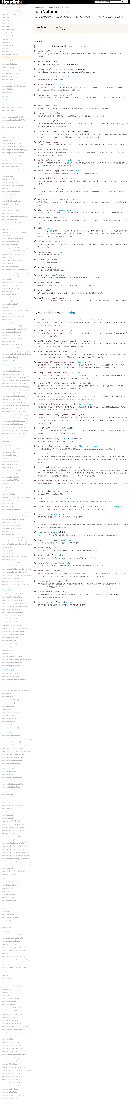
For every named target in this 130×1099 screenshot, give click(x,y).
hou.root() (7, 323)
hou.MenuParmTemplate (12, 616)
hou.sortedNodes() (10, 348)
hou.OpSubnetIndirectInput (14, 216)
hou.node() (7, 279)
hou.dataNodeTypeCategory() (15, 396)
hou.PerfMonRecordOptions (14, 679)
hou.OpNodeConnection (12, 210)
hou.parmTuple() (9, 566)
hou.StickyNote (9, 467)
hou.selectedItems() (11, 332)
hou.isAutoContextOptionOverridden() (19, 544)
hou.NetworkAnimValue (12, 1008)
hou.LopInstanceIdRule (12, 938)
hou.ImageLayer (9, 137)
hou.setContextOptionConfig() (16, 584)
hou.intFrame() (9, 703)
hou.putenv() (8, 868)
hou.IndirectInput (10, 170)
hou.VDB (5, 48)
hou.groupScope (9, 76)
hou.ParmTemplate (10, 619)
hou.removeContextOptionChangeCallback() (21, 575)
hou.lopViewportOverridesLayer (16, 960)
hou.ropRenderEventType (13, 326)
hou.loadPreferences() (12, 748)
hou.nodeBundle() (10, 474)
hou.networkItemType (11, 276)
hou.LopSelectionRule (12, 947)
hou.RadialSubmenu (10, 781)
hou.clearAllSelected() (13, 238)
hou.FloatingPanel (10, 998)
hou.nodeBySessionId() (12, 282)
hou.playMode (8, 706)
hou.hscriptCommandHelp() (14, 843)
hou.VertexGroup (9, 55)
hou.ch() (6, 500)
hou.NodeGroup (8, 458)
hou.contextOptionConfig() (14, 516)
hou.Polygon (7, 23)
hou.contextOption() (11, 510)
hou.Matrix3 (58, 275)
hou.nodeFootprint (10, 1086)
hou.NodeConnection (11, 191)
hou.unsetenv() (9, 874)
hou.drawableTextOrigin (13, 1076)
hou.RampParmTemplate (12, 625)
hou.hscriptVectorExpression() (16, 862)
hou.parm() (7, 550)
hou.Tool (6, 924)
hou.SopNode (7, 39)
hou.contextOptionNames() (14, 519)
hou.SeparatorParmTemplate (14, 628)
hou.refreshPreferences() (14, 754)
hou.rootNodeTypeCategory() (15, 415)
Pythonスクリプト (55, 7)
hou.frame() (7, 697)
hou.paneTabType (9, 1092)
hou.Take (6, 975)
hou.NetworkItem (9, 182)
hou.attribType (61, 428)
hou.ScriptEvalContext (12, 805)
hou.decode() (8, 815)
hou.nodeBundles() (10, 477)
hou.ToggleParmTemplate (13, 634)
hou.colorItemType (10, 241)
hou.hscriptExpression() (13, 849)
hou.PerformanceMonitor (13, 1048)
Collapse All (72, 46)
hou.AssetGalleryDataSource (15, 986)
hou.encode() (8, 818)
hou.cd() (6, 235)
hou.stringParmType (11, 666)
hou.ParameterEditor (11, 1042)
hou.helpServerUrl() (11, 837)
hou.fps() (6, 694)
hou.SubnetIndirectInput (13, 223)
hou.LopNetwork (9, 173)
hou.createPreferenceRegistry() (17, 739)
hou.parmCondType (10, 559)
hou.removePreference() (13, 757)
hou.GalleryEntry (10, 885)
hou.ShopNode (8, 888)
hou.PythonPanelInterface (14, 1055)
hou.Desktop (7, 992)
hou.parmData (8, 650)
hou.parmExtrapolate (11, 563)
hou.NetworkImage (10, 1017)
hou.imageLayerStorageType (14, 150)
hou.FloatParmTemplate (12, 600)
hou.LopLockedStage (11, 941)
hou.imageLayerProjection (14, 146)
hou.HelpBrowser (9, 1002)
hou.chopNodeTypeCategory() (15, 383)
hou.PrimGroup (64, 602)
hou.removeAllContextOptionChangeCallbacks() (23, 569)
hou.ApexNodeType (10, 167)
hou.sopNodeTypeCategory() (14, 424)
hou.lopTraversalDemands (13, 956)
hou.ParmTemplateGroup (12, 622)
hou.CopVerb (7, 134)
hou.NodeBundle (9, 455)
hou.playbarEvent (10, 712)
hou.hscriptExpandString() (14, 846)
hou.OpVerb (7, 100)
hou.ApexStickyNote (11, 449)
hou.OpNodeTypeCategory (13, 374)
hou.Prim (58, 27)
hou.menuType (8, 647)
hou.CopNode (7, 131)
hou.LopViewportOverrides (14, 967)
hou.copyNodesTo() (10, 245)
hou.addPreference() (11, 735)
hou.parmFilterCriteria (13, 1095)
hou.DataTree (8, 989)
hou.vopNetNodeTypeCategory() (16, 430)
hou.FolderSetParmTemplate (14, 606)
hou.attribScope (9, 64)
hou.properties (9, 897)
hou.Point (58, 555)
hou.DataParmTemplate (12, 597)
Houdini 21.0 (39, 7)
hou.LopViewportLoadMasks (14, 950)
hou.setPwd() (8, 341)
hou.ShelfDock (8, 914)
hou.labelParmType (10, 644)
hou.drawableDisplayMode (13, 1067)
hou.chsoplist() (9, 506)
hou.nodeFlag (8, 291)
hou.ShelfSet (8, 921)
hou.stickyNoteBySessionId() (15, 351)
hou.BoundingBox (62, 563)
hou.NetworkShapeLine (12, 1030)
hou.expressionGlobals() (13, 827)
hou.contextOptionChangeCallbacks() (19, 513)
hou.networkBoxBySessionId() (15, 270)
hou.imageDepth (9, 114)
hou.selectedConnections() (14, 329)
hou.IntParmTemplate (11, 609)
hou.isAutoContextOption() (14, 541)
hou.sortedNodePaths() (12, 344)
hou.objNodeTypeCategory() (14, 411)
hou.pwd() (6, 319)
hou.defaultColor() (11, 254)
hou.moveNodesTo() (10, 267)
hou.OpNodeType (9, 213)
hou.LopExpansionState (12, 935)
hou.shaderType (9, 901)
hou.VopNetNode (9, 229)
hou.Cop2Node (8, 111)
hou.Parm (6, 491)
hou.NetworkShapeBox (11, 1023)
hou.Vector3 (66, 95)
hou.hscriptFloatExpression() (16, 852)
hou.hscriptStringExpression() (16, 858)
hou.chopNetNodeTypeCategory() (16, 380)
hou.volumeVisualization (69, 77)
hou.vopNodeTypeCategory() (14, 433)
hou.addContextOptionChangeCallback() (20, 497)
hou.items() (7, 263)
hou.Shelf (6, 911)
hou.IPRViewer (8, 1005)
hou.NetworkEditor (10, 1011)
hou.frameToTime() (10, 700)
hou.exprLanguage (10, 531)
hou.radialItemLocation (13, 784)
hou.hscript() (8, 840)
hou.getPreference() (11, 742)
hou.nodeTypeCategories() (14, 408)
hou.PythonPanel (9, 1051)
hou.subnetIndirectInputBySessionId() (20, 354)
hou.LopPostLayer (10, 944)
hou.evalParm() (9, 522)
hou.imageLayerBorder (12, 143)
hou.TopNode (7, 226)
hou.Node (6, 188)
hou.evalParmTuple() (11, 525)
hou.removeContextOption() (14, 572)
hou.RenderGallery (10, 1058)
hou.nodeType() (9, 295)
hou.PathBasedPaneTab (12, 1045)
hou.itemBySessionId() (12, 260)
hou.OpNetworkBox (10, 461)
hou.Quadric (7, 33)
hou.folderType (9, 641)
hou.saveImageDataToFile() (14, 120)
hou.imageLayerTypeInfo (13, 153)
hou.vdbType (7, 92)
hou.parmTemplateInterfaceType (16, 659)
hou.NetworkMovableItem (13, 185)
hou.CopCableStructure (12, 128)
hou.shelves (7, 927)
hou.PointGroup (9, 20)
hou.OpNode (7, 207)
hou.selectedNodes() (11, 335)
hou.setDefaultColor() (12, 338)
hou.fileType (8, 535)
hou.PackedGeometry (11, 11)
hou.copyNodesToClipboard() (15, 248)
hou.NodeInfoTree (10, 195)
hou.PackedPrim (9, 14)
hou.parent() (8, 307)
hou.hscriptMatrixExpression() (16, 855)
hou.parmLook (8, 653)
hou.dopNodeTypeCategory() (14, 399)
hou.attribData (9, 61)
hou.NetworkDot (9, 179)
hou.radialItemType (11, 787)
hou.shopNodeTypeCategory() (15, 421)
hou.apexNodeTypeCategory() (15, 377)
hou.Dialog (7, 995)
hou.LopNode (7, 176)
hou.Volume (7, 58)
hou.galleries (8, 894)
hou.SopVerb (7, 42)
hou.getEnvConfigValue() (13, 830)
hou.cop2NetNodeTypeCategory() (16, 387)
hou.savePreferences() (12, 761)
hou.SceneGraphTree (11, 1061)
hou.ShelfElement (10, 918)
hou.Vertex (66, 540)
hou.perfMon (7, 683)
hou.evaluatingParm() (12, 528)
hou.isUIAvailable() (11, 1083)
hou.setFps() (8, 715)
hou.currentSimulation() (13, 251)
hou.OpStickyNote (10, 464)
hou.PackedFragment (11, 8)
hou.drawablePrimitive (12, 1073)
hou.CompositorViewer (12, 107)
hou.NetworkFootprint (12, 1014)
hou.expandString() (11, 821)
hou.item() (7, 257)
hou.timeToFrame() (10, 728)
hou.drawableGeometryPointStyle (17, 1070)
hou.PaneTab (7, 1039)
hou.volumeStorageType (66, 69)
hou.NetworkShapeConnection (15, 1026)
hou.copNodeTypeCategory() (14, 393)
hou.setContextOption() (13, 581)
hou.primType (53, 532)
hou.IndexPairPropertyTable (15, 5)
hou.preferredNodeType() (13, 316)
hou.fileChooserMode (11, 1079)
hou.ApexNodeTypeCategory (14, 368)
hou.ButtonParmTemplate (13, 594)
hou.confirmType (9, 1064)
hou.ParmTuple (8, 494)
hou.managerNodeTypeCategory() (16, 405)
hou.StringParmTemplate (13, 631)
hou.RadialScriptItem (12, 778)
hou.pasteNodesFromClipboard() (16, 310)
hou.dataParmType (10, 638)
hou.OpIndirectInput (11, 201)
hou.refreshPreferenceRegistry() (17, 751)
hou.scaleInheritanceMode (14, 86)
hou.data (6, 812)
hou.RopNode (7, 795)
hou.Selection (8, 36)
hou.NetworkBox (9, 452)
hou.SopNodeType (9, 220)
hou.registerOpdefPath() (13, 871)
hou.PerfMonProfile (11, 676)
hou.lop (5, 953)
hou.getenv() (8, 833)
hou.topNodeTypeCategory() (14, 427)
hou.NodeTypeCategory (12, 371)
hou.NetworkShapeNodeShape (14, 1033)
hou (68, 7)
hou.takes (6, 978)
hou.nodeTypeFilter (11, 480)
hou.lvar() (7, 547)
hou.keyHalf (7, 80)
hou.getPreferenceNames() (14, 745)
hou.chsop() (7, 503)
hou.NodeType (8, 198)
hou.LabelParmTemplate (12, 613)
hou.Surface (7, 45)
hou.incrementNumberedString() (16, 865)
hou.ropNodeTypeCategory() (14, 418)
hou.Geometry (57, 514)
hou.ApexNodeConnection (13, 163)
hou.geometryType (10, 73)
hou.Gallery (7, 882)
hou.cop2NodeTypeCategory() (15, 390)
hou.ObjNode (7, 441)
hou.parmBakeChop (10, 553)
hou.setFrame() (9, 718)
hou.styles (7, 904)
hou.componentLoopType (12, 70)
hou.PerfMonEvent (10, 673)
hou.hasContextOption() (13, 538)
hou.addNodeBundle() (11, 471)
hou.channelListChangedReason (16, 690)
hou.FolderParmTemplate (13, 603)
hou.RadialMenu (9, 774)
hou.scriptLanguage (11, 578)
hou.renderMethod (10, 798)
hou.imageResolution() (12, 117)
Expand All (84, 46)
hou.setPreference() (11, 764)
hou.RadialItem (9, 771)
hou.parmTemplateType (12, 663)
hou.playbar (7, 709)
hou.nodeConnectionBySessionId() (17, 285)
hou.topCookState (10, 357)
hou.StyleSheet (9, 891)
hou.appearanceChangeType (14, 232)
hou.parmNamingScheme (12, 656)
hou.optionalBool (10, 304)
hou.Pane (6, 1036)
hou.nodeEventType (10, 288)
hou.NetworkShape (10, 1020)
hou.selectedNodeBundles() (14, 483)
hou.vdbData (7, 89)
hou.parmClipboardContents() (15, 556)
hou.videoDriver (9, 360)
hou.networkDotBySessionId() (15, 273)
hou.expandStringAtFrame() (14, 824)
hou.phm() (6, 313)
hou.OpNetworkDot (10, 204)
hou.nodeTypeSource (11, 298)
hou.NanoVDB (7, 140)
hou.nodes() (7, 301)
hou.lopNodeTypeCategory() (14, 402)
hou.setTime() (8, 722)
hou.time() (7, 725)
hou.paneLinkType (10, 1089)
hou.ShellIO (7, 809)
